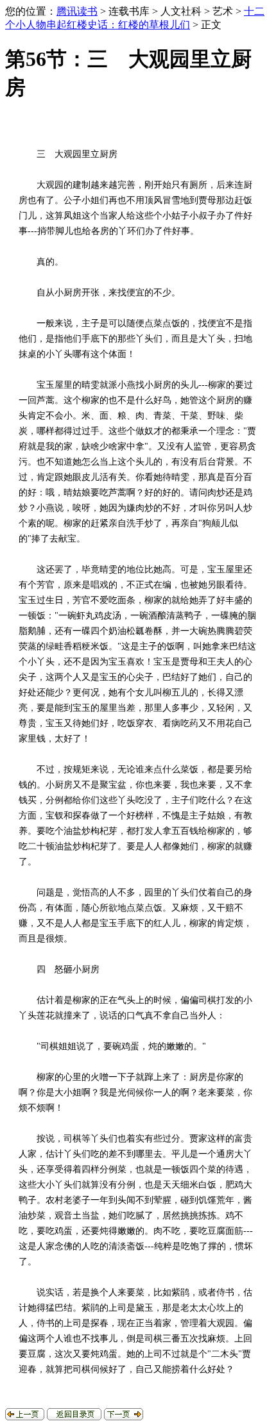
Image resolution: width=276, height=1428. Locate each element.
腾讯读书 (77, 11)
